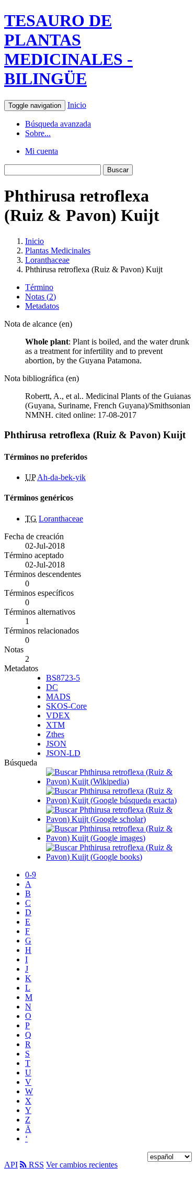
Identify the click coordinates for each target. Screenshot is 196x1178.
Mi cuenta (41, 151)
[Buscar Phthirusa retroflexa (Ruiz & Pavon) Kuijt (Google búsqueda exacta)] (119, 800)
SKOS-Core (66, 706)
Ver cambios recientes (82, 1164)
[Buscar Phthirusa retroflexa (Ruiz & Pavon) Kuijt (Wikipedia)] (119, 781)
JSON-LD (63, 753)
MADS (58, 696)
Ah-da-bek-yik (61, 477)
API (11, 1164)
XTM (55, 724)
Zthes (55, 734)
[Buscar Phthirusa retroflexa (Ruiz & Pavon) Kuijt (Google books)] (119, 856)
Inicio (76, 105)
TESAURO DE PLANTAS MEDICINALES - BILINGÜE (68, 49)
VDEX (58, 715)
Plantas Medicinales (57, 250)
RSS (35, 1164)
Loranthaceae (47, 259)
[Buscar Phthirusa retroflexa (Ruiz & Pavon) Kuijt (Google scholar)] (119, 819)
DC (52, 687)
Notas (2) (40, 296)
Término (39, 287)
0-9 (30, 874)
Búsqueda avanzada (58, 123)
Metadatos (42, 306)
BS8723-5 (63, 677)
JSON (56, 743)
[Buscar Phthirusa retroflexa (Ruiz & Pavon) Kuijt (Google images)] (119, 838)
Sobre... (38, 133)
